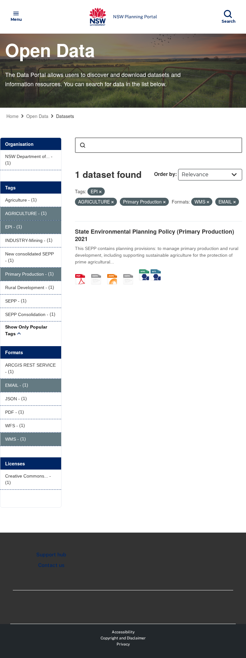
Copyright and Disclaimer (123, 638)
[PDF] (82, 272)
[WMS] (144, 272)
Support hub (51, 555)
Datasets (65, 116)
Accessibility (123, 632)
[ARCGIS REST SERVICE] (130, 272)
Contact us (51, 565)
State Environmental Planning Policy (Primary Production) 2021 (154, 235)
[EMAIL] (98, 272)
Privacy (123, 644)
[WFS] (156, 272)
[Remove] (100, 191)
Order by (164, 174)
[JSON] (114, 272)
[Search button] (82, 145)
